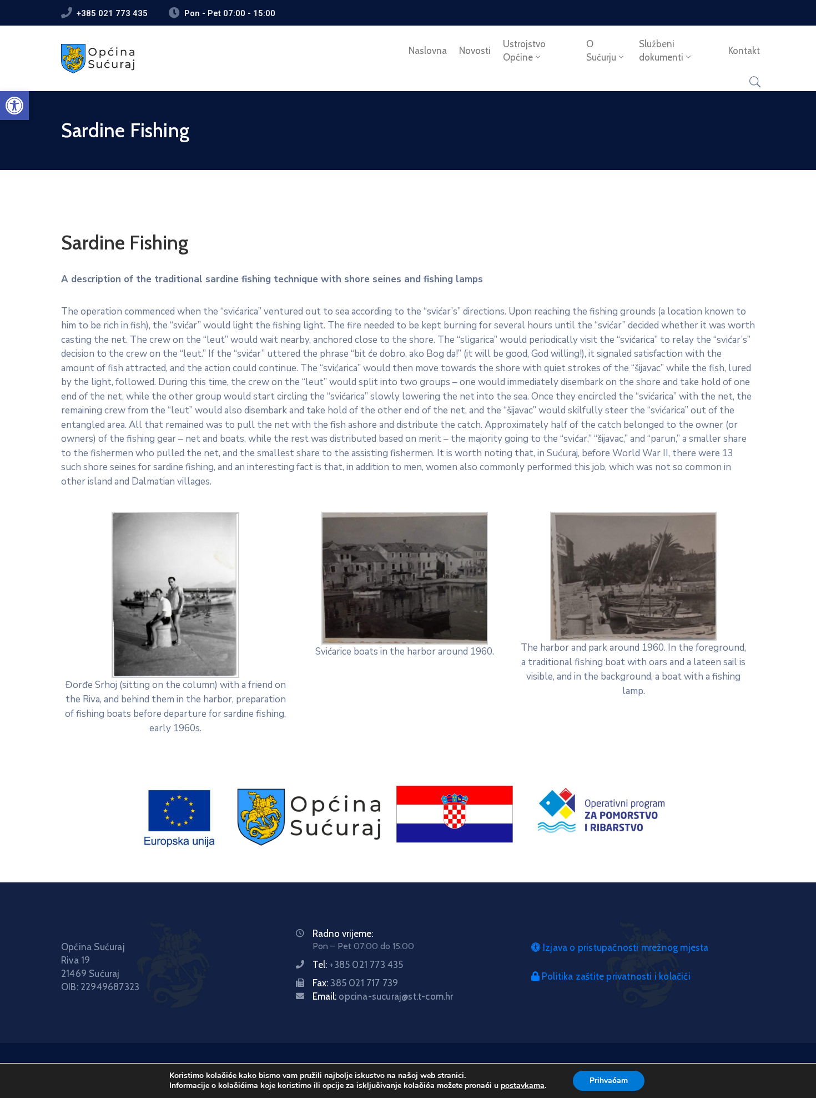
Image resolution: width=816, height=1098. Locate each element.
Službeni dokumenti (661, 50)
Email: (383, 996)
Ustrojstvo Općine (524, 50)
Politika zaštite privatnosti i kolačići (615, 976)
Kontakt (744, 50)
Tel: (358, 964)
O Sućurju (601, 50)
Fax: (355, 983)
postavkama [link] (523, 1085)
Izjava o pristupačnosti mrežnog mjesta (625, 947)
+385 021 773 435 (112, 13)
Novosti (475, 50)
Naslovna (428, 50)
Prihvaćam (609, 1080)
